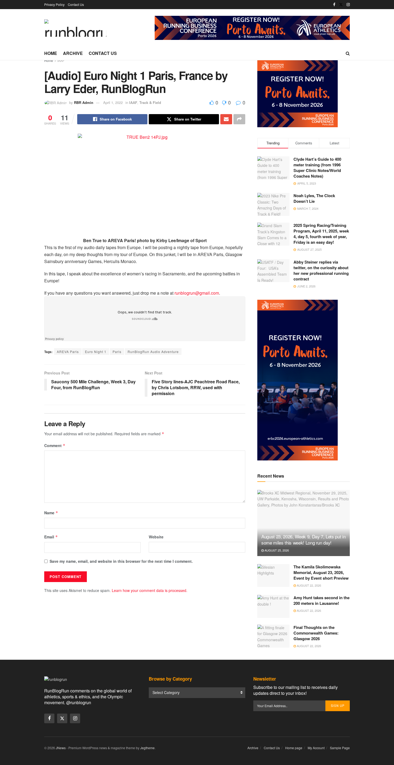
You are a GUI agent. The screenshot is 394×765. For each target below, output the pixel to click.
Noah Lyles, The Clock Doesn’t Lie (314, 198)
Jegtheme (147, 747)
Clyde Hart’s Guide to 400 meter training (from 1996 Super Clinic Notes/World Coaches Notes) (317, 167)
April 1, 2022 (113, 102)
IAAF (60, 60)
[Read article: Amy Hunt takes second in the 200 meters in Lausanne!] (273, 606)
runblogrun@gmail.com (196, 293)
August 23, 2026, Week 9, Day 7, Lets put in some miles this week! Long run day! (303, 539)
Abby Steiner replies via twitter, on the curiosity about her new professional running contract (321, 270)
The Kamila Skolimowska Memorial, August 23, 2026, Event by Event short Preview (321, 572)
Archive (73, 53)
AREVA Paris (68, 351)
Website (156, 536)
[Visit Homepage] (75, 28)
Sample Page (340, 747)
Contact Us (76, 4)
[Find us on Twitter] (341, 4)
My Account (316, 747)
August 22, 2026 (308, 585)
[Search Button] (348, 53)
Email (51, 536)
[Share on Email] (226, 119)
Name (51, 512)
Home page (293, 747)
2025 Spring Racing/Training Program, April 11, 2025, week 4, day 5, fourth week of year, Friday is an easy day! (321, 233)
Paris (117, 351)
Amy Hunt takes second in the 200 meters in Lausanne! (321, 600)
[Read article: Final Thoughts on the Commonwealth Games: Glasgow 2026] (273, 636)
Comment (54, 445)
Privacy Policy (54, 4)
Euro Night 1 (95, 351)
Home (50, 53)
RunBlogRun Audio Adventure (153, 351)
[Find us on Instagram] (348, 4)
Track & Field (150, 102)
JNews (61, 747)
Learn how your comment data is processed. (149, 590)
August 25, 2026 (276, 550)
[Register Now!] (252, 27)
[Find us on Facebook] (334, 4)
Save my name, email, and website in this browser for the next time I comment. (121, 561)
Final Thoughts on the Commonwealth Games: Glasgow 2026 (316, 633)
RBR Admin (83, 102)
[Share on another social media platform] (239, 119)
